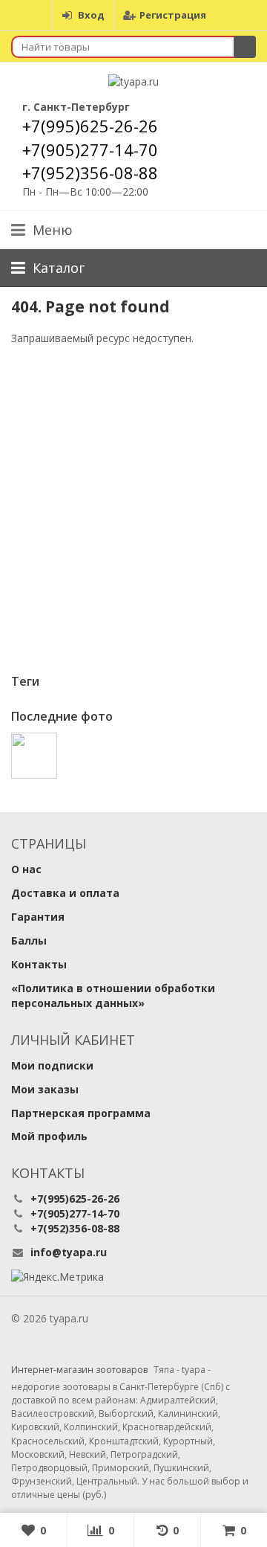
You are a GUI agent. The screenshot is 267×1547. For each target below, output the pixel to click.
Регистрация (172, 15)
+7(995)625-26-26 (90, 126)
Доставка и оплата (65, 893)
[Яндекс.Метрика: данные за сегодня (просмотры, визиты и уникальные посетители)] (57, 1277)
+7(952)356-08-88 (90, 172)
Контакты (39, 964)
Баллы (29, 940)
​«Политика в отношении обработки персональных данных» (113, 995)
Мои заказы (45, 1089)
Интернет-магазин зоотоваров (79, 1370)
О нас (26, 869)
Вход (91, 15)
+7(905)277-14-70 (90, 149)
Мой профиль (49, 1136)
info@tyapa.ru (68, 1252)
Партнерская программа (81, 1113)
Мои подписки (52, 1065)
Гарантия (38, 917)
